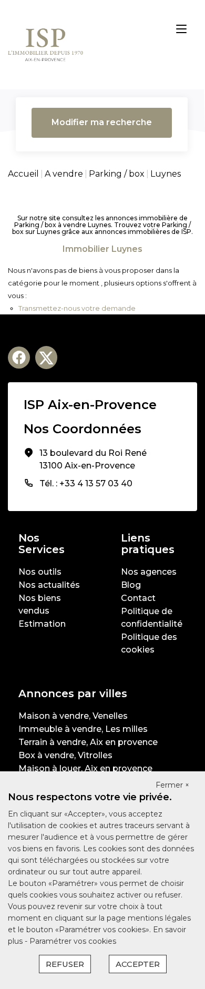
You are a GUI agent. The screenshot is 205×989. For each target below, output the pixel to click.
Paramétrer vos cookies (72, 941)
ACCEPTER (138, 964)
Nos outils (40, 572)
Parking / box (117, 174)
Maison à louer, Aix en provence (85, 768)
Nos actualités (49, 585)
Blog (131, 585)
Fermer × (172, 785)
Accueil (23, 174)
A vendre (64, 174)
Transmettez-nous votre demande (77, 308)
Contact (138, 598)
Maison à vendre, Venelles (73, 716)
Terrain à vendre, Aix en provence (88, 742)
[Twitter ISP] (46, 357)
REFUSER (65, 964)
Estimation (42, 624)
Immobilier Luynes (102, 249)
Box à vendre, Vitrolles (65, 755)
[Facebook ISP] (19, 357)
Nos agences (149, 572)
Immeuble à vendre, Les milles (83, 729)
